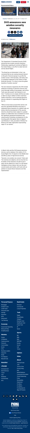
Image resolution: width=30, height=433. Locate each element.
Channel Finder (20, 362)
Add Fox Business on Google (15, 35)
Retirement (4, 318)
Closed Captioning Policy (15, 417)
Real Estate (20, 302)
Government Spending (7, 327)
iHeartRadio (16, 399)
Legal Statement (24, 423)
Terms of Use (20, 366)
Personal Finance (6, 302)
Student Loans (5, 306)
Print (18, 32)
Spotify (13, 399)
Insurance (3, 314)
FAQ (18, 370)
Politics (5, 18)
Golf (18, 347)
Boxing (18, 343)
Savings (3, 312)
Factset (19, 421)
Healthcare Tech (21, 323)
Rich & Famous (5, 370)
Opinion (19, 353)
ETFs (2, 349)
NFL (18, 335)
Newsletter (26, 396)
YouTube (13, 396)
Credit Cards (4, 308)
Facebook (9, 32)
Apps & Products (21, 390)
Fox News (19, 384)
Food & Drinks (4, 378)
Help (15, 415)
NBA (18, 337)
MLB (18, 339)
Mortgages (4, 304)
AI (17, 327)
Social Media (20, 317)
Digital (18, 315)
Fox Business (6, 2)
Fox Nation (19, 386)
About (19, 360)
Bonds (2, 347)
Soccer (18, 345)
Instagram (10, 396)
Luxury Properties (21, 308)
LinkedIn (20, 396)
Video (19, 356)
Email (21, 32)
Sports (19, 332)
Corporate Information (22, 374)
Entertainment (5, 368)
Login (18, 2)
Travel (2, 372)
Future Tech (20, 325)
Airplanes (3, 376)
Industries (3, 353)
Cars (2, 374)
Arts (2, 380)
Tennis (18, 349)
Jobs (18, 364)
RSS (23, 396)
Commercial (20, 306)
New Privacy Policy (15, 410)
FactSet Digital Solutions (14, 423)
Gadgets (19, 319)
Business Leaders (5, 351)
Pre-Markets (4, 356)
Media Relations (21, 372)
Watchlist (4, 362)
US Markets (4, 339)
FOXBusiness (12, 39)
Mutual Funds (4, 358)
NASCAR (19, 341)
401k (2, 316)
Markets (4, 334)
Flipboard (16, 396)
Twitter (12, 32)
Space (18, 328)
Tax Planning (4, 320)
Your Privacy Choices (16, 412)
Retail (2, 354)
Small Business (5, 330)
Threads (15, 32)
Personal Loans (5, 310)
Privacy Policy (20, 368)
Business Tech (20, 321)
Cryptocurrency (5, 341)
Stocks (3, 337)
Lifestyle (4, 366)
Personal (19, 304)
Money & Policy (5, 328)
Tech (18, 312)
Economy (4, 324)
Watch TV (23, 2)
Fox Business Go (21, 388)
